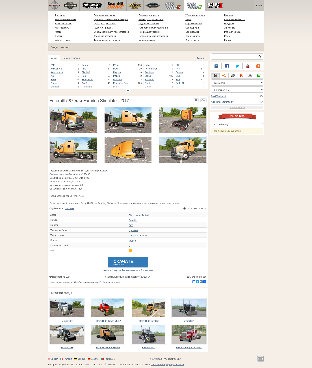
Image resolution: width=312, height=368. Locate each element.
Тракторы (60, 15)
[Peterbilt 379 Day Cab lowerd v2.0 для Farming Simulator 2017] (189, 308)
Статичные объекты (234, 19)
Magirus (117, 72)
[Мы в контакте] (216, 66)
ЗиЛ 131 (180, 82)
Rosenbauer (151, 68)
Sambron (149, 72)
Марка (54, 57)
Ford (84, 75)
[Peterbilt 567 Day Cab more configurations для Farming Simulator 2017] (148, 334)
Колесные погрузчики (105, 35)
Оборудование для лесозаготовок (111, 31)
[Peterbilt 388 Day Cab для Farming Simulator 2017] (148, 308)
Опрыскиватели (193, 23)
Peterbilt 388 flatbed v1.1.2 (108, 320)
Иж (177, 86)
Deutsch (81, 358)
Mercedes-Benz (121, 82)
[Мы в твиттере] (237, 66)
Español (95, 358)
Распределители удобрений (153, 27)
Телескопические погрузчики (153, 35)
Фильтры (200, 57)
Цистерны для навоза (105, 23)
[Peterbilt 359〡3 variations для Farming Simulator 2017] (189, 334)
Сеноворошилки (193, 27)
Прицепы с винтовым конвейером (111, 19)
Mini (115, 86)
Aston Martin (57, 72)
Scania (148, 75)
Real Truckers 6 (218, 96)
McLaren (117, 79)
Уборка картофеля (195, 15)
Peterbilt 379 (67, 320)
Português (110, 358)
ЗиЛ (178, 79)
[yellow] (130, 250)
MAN (115, 64)
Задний (132, 240)
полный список (237, 107)
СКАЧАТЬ (123, 262)
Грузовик (133, 230)
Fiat (84, 68)
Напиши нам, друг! (111, 282)
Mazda (116, 75)
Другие (179, 72)
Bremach (55, 86)
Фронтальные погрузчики (107, 40)
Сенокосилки (192, 31)
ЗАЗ (178, 75)
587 (131, 225)
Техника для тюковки (149, 31)
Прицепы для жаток (148, 15)
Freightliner (87, 79)
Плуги (188, 19)
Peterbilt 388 (67, 347)
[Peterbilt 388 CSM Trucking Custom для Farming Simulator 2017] (67, 334)
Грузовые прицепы (103, 27)
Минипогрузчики (146, 40)
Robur (148, 64)
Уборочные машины (65, 19)
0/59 (144, 276)
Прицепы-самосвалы (104, 15)
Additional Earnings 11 (222, 101)
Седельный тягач (138, 235)
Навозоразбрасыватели (150, 19)
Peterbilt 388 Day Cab (148, 320)
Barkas (54, 82)
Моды (227, 35)
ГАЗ (178, 68)
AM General (56, 68)
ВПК (178, 64)
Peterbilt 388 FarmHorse (108, 347)
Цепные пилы (192, 35)
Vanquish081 (142, 215)
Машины (228, 15)
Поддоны (229, 23)
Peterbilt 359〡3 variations (189, 347)
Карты (227, 40)
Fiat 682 (86, 72)
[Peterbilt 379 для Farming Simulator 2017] (67, 308)
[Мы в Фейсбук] (227, 66)
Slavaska (69, 208)
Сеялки (58, 35)
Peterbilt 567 (148, 347)
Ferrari (85, 64)
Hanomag (87, 86)
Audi (53, 75)
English (54, 358)
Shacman (149, 79)
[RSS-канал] (258, 66)
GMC (84, 82)
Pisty (131, 215)
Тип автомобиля (71, 57)
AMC (53, 64)
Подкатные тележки (148, 23)
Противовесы (192, 40)
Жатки (58, 31)
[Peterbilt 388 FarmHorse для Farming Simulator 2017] (107, 334)
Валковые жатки (63, 23)
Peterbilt (133, 220)
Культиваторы (62, 27)
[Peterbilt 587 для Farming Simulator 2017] (73, 120)
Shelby (148, 82)
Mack (115, 68)
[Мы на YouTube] (247, 66)
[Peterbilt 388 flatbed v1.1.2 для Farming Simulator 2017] (107, 308)
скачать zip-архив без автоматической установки (128, 270)
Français (68, 358)
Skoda (148, 86)
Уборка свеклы (62, 40)
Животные (229, 27)
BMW (53, 79)
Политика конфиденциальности (167, 364)
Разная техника (232, 31)
